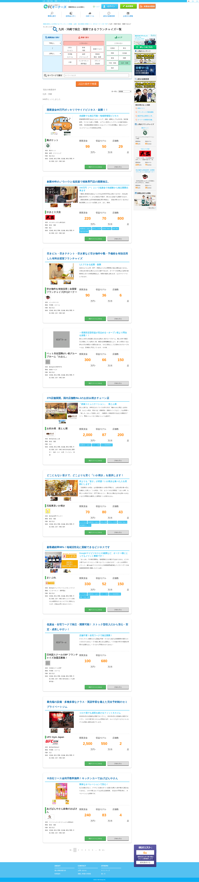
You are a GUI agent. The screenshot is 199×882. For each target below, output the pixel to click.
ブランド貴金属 (97, 62)
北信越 (124, 53)
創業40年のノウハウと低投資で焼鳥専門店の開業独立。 (78, 181)
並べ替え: (115, 91)
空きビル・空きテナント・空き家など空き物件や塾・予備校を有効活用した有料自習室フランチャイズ (87, 256)
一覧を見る (151, 208)
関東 (112, 53)
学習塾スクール (70, 55)
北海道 (112, 48)
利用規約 (57, 874)
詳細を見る (118, 167)
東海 (112, 58)
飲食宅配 (83, 49)
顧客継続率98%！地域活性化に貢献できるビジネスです (78, 547)
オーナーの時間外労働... (145, 120)
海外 (112, 68)
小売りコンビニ (70, 49)
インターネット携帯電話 (84, 62)
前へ (71, 850)
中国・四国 (112, 63)
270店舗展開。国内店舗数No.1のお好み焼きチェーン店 (78, 398)
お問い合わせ (82, 870)
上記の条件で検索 (87, 84)
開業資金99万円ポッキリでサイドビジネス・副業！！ (77, 109)
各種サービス (97, 49)
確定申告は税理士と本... (145, 116)
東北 (124, 48)
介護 (70, 62)
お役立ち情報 (128, 16)
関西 (124, 58)
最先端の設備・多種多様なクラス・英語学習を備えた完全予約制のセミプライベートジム (87, 704)
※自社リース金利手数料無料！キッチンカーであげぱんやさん (82, 778)
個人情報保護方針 (60, 870)
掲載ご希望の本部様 (84, 874)
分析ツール (90, 16)
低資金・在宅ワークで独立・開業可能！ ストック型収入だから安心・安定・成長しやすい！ (87, 627)
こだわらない (83, 43)
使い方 (103, 874)
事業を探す (52, 16)
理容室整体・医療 (97, 55)
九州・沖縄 (124, 63)
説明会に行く (71, 16)
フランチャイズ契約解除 (145, 112)
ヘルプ (97, 6)
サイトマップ (105, 870)
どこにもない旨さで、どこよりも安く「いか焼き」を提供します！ (85, 475)
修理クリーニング (83, 55)
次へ (103, 850)
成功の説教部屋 (109, 16)
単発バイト (141, 108)
